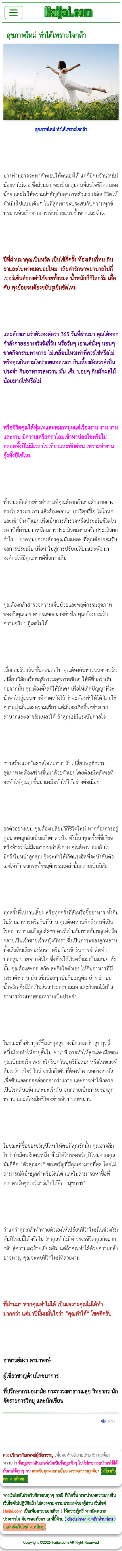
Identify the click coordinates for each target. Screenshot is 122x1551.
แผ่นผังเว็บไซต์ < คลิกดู (25, 1527)
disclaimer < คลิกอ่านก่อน (90, 1519)
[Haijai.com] (68, 12)
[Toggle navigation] (13, 12)
